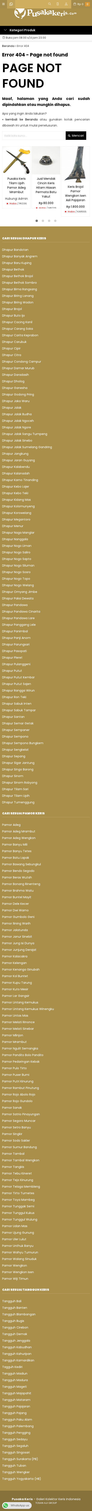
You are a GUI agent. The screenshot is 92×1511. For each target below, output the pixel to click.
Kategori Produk (22, 30)
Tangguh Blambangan (19, 1314)
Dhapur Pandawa (15, 605)
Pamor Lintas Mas (15, 1015)
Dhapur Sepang (13, 756)
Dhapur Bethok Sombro (19, 283)
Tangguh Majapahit (16, 1393)
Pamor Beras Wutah (17, 877)
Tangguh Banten (14, 1308)
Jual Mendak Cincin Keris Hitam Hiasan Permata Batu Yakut (46, 188)
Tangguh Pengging (16, 1433)
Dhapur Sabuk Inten (16, 703)
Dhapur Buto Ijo (13, 315)
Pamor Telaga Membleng (21, 1186)
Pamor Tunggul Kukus (18, 1213)
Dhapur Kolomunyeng (18, 506)
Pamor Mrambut (14, 1042)
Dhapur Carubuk (14, 342)
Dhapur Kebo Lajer (15, 486)
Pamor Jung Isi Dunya (18, 943)
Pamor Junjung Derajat (19, 950)
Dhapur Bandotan (15, 250)
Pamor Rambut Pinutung (20, 1088)
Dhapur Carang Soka (17, 329)
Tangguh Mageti (14, 1387)
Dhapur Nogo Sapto (16, 559)
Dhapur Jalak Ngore (16, 427)
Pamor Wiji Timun (15, 1279)
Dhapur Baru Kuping (16, 263)
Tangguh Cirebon (15, 1327)
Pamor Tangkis (13, 1167)
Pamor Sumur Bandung (19, 1147)
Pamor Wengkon (14, 1265)
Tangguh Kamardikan (18, 1360)
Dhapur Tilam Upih (16, 796)
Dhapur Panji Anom (16, 638)
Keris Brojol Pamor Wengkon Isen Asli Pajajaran (75, 193)
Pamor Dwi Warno (15, 910)
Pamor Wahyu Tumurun (20, 1252)
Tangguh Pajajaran (16, 1406)
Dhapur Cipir (11, 348)
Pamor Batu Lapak (15, 858)
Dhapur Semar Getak (18, 723)
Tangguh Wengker (16, 1472)
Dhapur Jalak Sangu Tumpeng (24, 434)
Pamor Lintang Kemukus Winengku (28, 1009)
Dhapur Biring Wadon (17, 302)
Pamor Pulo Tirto (14, 1068)
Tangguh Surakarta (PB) (20, 1459)
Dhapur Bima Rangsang (19, 289)
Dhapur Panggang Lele (19, 625)
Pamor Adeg (11, 825)
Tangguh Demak (14, 1334)
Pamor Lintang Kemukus (20, 1002)
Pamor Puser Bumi (15, 1075)
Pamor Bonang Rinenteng (21, 884)
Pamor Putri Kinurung (17, 1081)
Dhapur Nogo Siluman (18, 565)
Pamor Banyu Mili (14, 844)
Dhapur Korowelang (16, 513)
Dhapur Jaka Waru (16, 401)
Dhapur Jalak (11, 407)
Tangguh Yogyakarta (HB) (21, 1479)
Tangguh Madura (15, 1380)
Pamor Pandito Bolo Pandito (22, 1055)
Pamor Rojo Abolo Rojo (18, 1094)
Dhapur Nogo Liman (16, 546)
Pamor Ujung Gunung (18, 1232)
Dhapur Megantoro (16, 519)
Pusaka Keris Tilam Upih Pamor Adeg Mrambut (16, 185)
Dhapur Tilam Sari (15, 789)
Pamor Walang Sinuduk (19, 1259)
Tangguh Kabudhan (17, 1347)
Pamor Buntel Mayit (16, 897)
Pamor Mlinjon (12, 1035)
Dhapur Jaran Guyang (18, 460)
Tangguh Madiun (14, 1373)
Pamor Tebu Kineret (17, 1173)
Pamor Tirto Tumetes (18, 1193)
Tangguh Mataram (16, 1400)
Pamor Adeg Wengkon (19, 838)
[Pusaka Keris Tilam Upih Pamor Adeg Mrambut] (16, 160)
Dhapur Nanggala (15, 539)
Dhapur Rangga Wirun (18, 690)
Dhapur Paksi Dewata (18, 598)
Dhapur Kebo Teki (15, 493)
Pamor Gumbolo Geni (18, 917)
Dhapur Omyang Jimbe (19, 592)
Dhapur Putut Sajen (16, 684)
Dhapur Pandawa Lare (18, 618)
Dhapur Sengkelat (15, 750)
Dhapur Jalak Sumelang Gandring (27, 447)
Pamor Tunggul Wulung (19, 1219)
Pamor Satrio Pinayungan (21, 1114)
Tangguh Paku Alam (17, 1419)
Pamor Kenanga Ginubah (21, 969)
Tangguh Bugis (13, 1321)
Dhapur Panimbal (15, 631)
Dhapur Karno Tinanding (20, 480)
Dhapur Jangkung (15, 454)
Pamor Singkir (12, 1134)
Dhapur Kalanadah (16, 473)
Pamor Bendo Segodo (18, 871)
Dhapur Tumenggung (18, 802)
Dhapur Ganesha (14, 388)
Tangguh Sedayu (15, 1439)
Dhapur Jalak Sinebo (17, 440)
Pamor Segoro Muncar (19, 1121)
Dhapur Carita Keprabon (20, 335)
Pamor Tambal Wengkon (20, 1160)
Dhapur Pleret (12, 657)
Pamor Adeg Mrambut (18, 831)
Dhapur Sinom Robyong (19, 782)
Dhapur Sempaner (16, 730)
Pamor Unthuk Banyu (17, 1246)
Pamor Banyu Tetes (16, 851)
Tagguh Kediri (12, 1367)
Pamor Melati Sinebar (18, 1029)
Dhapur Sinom (12, 776)
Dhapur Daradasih (15, 375)
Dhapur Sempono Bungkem (22, 743)
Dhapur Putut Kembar (18, 677)
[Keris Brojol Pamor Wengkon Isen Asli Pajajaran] (75, 164)
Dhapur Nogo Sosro (16, 572)
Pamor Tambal (13, 1154)
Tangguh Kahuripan (16, 1354)
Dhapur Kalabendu (16, 467)
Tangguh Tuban (14, 1465)
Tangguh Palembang (18, 1426)
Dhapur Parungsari (16, 644)
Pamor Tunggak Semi (18, 1206)
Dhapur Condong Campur (21, 361)
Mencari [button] (77, 135)
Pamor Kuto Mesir (15, 989)
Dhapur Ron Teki (14, 697)
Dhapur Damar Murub (18, 368)
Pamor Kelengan (14, 963)
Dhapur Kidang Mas (16, 500)
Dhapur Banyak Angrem (19, 256)
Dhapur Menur (12, 526)
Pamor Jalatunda (15, 930)
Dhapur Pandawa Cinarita (21, 611)
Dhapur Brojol (12, 309)
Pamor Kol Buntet (15, 976)
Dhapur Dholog (13, 381)
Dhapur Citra (11, 355)
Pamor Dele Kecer (15, 904)
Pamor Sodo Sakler (16, 1140)
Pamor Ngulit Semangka (20, 1048)
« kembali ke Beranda (20, 119)
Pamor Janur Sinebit (17, 936)
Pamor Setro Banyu (16, 1127)
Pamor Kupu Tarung (17, 983)
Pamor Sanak (12, 1108)
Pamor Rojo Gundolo (17, 1101)
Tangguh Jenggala (16, 1340)
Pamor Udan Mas (14, 1226)
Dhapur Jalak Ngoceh (18, 421)
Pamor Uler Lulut (14, 1239)
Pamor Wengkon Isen (18, 1272)
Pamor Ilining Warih (16, 923)
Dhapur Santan (13, 717)
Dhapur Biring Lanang (18, 296)
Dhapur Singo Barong (17, 769)
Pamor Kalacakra (14, 956)
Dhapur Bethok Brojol (17, 276)
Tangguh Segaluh (15, 1446)
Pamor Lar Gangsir (15, 996)
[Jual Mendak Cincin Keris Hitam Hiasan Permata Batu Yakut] (46, 160)
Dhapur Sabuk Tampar (19, 710)
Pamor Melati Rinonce (18, 1022)
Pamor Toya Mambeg (18, 1200)
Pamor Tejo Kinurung (17, 1180)
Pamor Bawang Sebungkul (21, 864)
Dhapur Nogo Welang (18, 585)
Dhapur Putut (12, 671)
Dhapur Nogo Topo (16, 579)
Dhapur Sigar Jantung (18, 763)
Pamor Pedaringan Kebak (21, 1061)
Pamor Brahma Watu (18, 890)
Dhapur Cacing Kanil (17, 322)
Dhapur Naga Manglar (18, 532)
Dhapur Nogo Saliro (16, 552)
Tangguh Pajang (14, 1413)
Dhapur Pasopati (14, 651)
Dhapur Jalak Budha (17, 414)
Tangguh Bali (11, 1301)
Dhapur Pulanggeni (16, 664)
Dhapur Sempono (15, 736)
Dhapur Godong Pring (18, 394)
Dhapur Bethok (13, 269)
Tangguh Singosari (16, 1452)
